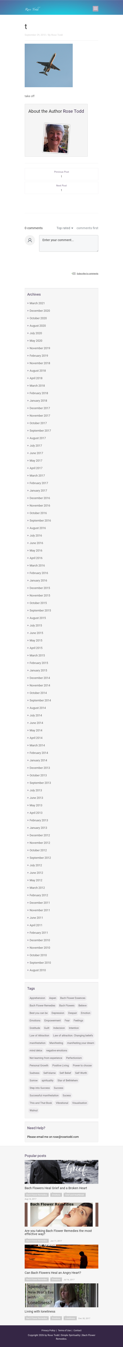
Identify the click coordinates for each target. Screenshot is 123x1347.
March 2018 (37, 385)
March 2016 (37, 565)
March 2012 (37, 887)
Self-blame (49, 1073)
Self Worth (81, 1073)
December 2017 (40, 408)
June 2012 (36, 872)
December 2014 (40, 678)
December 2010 (40, 940)
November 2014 (40, 685)
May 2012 (36, 880)
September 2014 (40, 700)
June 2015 (36, 633)
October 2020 (38, 318)
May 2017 (36, 460)
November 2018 (40, 363)
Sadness (34, 1073)
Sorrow (34, 1080)
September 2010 (40, 962)
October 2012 (38, 850)
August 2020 (38, 325)
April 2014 (36, 738)
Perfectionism (74, 1058)
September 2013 (40, 782)
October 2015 (38, 603)
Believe (82, 1005)
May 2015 (36, 640)
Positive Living (60, 1065)
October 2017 (38, 423)
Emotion (85, 1013)
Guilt (46, 1028)
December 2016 (40, 498)
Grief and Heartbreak (74, 1195)
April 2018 (36, 378)
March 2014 (37, 745)
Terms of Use (64, 1330)
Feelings (78, 1020)
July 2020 (36, 333)
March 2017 (37, 475)
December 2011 (40, 902)
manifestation (37, 1043)
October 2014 (38, 693)
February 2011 (39, 932)
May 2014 (36, 730)
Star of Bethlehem (67, 1080)
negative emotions (56, 1050)
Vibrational (62, 1102)
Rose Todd (57, 34)
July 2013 (36, 790)
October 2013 (38, 775)
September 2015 (40, 610)
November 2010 (40, 947)
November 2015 (40, 595)
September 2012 (40, 857)
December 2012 (40, 835)
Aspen (52, 998)
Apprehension (37, 998)
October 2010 (38, 955)
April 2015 (36, 648)
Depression (58, 1013)
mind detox (36, 1050)
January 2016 (38, 580)
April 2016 (36, 558)
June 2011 (36, 917)
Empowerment (52, 1020)
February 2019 (39, 355)
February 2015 (39, 663)
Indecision (59, 1028)
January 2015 (38, 670)
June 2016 (36, 543)
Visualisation (79, 1102)
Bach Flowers (66, 1005)
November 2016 (40, 505)
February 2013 (39, 820)
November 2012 (40, 842)
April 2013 (36, 812)
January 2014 (38, 760)
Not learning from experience (46, 1058)
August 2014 (38, 708)
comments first (87, 228)
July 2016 (36, 535)
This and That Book (41, 1102)
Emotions (35, 1020)
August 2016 (38, 528)
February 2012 (39, 895)
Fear (67, 1020)
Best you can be (39, 1013)
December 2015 (40, 588)
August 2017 (38, 438)
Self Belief (65, 1073)
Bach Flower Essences (72, 998)
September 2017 (40, 430)
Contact (78, 1330)
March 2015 (37, 655)
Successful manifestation (44, 1095)
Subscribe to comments (87, 273)
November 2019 (40, 348)
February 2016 (39, 573)
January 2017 (38, 490)
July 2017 (36, 445)
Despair (72, 1013)
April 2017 (36, 468)
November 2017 (40, 415)
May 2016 (36, 550)
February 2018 (39, 393)
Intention (74, 1028)
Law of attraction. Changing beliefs (73, 1035)
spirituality (47, 1080)
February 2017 (39, 483)
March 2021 (37, 303)
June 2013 (36, 797)
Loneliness (70, 1318)
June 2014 (36, 723)
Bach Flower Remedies (42, 1005)
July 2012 (36, 865)
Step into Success (40, 1087)
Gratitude (35, 1028)
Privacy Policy (48, 1330)
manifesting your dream (80, 1043)
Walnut (34, 1110)
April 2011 (36, 925)
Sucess (67, 1095)
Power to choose (82, 1065)
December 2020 (40, 310)
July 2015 (36, 625)
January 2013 (38, 827)
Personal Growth (39, 1065)
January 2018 (38, 400)
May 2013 (36, 805)
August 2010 (38, 970)
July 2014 (36, 715)
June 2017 (36, 453)
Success (58, 1087)
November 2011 (40, 910)
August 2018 (38, 370)
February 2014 (39, 752)
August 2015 (38, 618)
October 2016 (38, 513)
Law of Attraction (39, 1035)
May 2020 (36, 340)
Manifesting (56, 1043)
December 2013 (40, 767)
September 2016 (40, 520)
